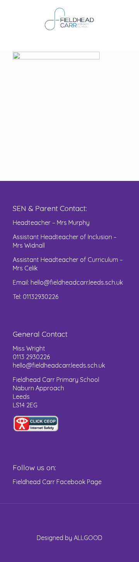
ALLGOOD (88, 538)
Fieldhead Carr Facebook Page (57, 482)
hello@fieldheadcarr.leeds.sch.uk (59, 365)
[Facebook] (70, 550)
